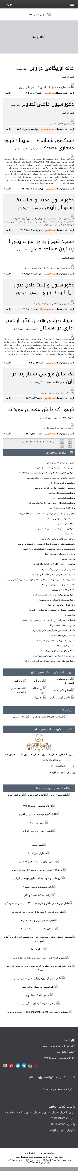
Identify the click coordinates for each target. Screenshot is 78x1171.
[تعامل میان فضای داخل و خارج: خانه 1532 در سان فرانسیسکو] (39, 903)
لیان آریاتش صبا (65, 1051)
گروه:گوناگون (68, 77)
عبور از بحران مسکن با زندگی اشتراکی (57, 569)
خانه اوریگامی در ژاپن (51, 68)
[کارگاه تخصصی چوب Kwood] (39, 805)
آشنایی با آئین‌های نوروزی (63, 590)
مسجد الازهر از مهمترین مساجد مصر (58, 518)
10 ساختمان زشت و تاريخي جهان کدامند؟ (56, 584)
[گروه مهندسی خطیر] (39, 14)
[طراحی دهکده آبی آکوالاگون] (39, 895)
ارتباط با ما (29, 1152)
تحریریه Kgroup (48, 309)
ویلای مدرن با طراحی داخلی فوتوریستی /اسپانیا (53, 656)
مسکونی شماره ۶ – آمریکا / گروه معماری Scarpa (39, 144)
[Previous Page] (62, 441)
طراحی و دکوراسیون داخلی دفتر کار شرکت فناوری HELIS (48, 661)
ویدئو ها (66, 710)
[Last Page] (62, 445)
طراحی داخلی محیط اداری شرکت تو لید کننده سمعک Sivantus (46, 473)
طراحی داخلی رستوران (63, 498)
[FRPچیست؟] (39, 949)
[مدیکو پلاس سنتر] (64, 690)
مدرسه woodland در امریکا (62, 625)
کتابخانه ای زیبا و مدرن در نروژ (61, 605)
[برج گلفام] (19, 680)
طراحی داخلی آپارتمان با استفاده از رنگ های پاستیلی (51, 503)
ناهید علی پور (50, 92)
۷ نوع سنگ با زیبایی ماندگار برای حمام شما (55, 640)
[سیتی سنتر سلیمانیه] (14, 690)
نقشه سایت (46, 1152)
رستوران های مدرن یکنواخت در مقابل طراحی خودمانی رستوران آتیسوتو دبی (40, 579)
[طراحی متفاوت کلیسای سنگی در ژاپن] (39, 1003)
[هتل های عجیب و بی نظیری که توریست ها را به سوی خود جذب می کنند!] (39, 967)
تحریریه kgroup (48, 129)
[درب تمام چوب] (17, 794)
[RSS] (71, 452)
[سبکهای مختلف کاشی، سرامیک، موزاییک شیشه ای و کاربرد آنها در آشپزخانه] (39, 938)
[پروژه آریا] (40, 680)
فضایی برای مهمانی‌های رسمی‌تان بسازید (56, 651)
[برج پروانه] (40, 697)
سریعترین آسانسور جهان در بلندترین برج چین (54, 488)
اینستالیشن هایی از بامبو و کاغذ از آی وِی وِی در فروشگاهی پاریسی (45, 544)
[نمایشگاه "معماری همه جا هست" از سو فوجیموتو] (39, 869)
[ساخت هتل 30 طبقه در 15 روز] (47, 716)
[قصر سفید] (39, 844)
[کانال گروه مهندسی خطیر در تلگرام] (39, 814)
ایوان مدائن (69, 615)
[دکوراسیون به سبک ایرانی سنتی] (39, 986)
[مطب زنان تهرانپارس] (62, 697)
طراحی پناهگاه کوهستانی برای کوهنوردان (56, 600)
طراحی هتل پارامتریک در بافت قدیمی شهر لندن (53, 595)
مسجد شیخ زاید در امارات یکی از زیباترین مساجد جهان (40, 245)
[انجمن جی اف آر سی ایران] (39, 830)
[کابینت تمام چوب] (38, 794)
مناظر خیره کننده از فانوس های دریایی (57, 539)
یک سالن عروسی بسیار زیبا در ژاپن (43, 378)
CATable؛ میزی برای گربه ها (61, 508)
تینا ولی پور (51, 188)
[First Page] (69, 441)
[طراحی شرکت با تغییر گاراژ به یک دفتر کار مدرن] (39, 911)
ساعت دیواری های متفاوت (62, 635)
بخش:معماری (22, 69)
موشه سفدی (68, 559)
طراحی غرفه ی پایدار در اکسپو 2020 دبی (56, 528)
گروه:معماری (35, 382)
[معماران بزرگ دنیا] (39, 853)
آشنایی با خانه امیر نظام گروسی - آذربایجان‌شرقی (52, 630)
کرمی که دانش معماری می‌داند (41, 409)
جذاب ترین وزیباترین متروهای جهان (59, 554)
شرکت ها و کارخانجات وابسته (57, 1045)
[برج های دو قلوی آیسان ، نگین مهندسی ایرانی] (39, 878)
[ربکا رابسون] (21, 716)
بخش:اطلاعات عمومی (54, 382)
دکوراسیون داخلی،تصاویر (47, 104)
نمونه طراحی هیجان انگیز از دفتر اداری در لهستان (40, 324)
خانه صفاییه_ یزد (66, 534)
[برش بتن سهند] (39, 822)
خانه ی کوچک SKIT (65, 645)
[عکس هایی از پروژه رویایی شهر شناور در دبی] (39, 978)
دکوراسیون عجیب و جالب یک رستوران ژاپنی (44, 204)
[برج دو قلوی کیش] (37, 690)
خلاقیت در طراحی (66, 523)
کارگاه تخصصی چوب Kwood (54, 788)
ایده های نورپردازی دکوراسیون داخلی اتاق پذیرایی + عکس (48, 549)
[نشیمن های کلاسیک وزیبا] (39, 995)
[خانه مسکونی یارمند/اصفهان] (39, 886)
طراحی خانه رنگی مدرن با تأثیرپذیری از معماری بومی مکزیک (47, 620)
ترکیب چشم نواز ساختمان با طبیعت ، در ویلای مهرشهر (50, 478)
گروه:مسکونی (21, 149)
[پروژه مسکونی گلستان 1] (61, 680)
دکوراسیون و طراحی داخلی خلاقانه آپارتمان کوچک (52, 574)
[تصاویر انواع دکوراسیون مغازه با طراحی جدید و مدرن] (39, 957)
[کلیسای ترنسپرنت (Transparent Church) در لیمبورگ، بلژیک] (39, 1011)
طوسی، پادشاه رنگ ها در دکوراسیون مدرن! (55, 467)
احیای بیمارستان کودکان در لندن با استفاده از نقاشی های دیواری (46, 513)
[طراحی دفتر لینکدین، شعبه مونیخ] (39, 928)
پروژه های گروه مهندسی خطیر (51, 672)
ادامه (7, 92)
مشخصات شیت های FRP (62, 483)
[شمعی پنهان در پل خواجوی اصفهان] (39, 861)
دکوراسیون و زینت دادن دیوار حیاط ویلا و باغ (44, 289)
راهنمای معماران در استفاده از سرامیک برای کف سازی (50, 610)
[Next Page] (69, 445)
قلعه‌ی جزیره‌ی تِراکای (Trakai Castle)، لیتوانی (53, 564)
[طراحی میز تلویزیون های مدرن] (39, 920)
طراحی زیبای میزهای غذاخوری (60, 493)
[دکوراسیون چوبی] (60, 794)
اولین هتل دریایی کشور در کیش (60, 462)
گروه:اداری (18, 329)
